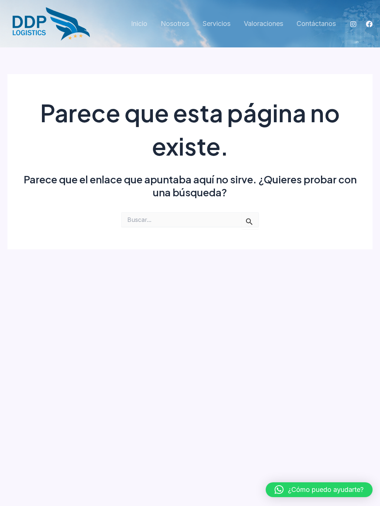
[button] (319, 489)
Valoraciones (263, 23)
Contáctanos (316, 23)
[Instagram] (353, 24)
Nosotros (175, 23)
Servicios (216, 23)
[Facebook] (369, 24)
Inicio (139, 23)
